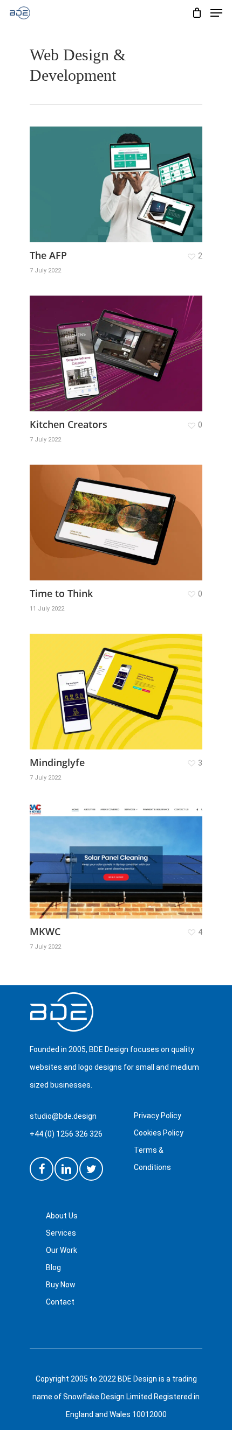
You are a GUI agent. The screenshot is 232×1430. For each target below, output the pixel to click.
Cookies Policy (158, 1132)
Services (61, 1233)
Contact (60, 1302)
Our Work (61, 1250)
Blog (53, 1267)
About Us (62, 1215)
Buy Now (61, 1284)
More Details (118, 345)
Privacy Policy (157, 1115)
